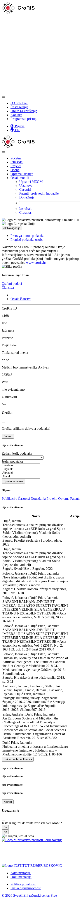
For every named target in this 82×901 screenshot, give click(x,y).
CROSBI (16, 162)
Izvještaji (25, 208)
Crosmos (25, 212)
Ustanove (25, 185)
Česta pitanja (19, 107)
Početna (15, 158)
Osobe (14, 170)
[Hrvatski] (21, 465)
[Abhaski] (21, 473)
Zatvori (7, 436)
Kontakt (16, 115)
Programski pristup (23, 119)
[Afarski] (21, 476)
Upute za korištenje (23, 111)
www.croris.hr (36, 262)
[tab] (12, 283)
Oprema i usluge (21, 174)
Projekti (15, 166)
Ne (5, 832)
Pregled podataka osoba (26, 239)
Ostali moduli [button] (19, 178)
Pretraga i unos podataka (27, 236)
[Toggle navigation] (3, 97)
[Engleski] (21, 469)
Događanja (26, 197)
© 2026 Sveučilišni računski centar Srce (29, 895)
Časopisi (25, 189)
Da (5, 827)
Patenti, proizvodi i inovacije (39, 193)
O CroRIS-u (19, 103)
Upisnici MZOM (31, 181)
